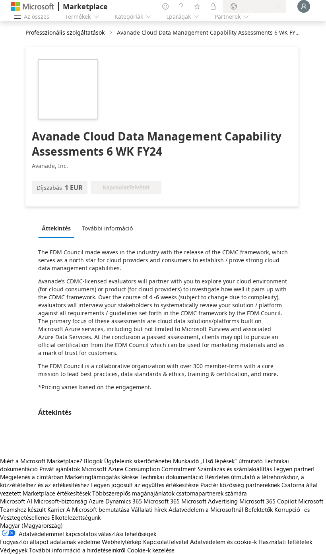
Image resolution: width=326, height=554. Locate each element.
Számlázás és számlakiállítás (235, 469)
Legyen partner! (294, 469)
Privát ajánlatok (59, 469)
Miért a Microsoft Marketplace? (41, 461)
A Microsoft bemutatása (98, 509)
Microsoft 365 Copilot (268, 501)
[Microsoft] (32, 6)
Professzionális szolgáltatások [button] (65, 32)
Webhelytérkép (122, 542)
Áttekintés (56, 228)
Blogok (93, 461)
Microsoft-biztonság (60, 501)
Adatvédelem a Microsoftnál (206, 509)
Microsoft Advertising (209, 501)
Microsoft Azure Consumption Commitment (140, 469)
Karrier (56, 509)
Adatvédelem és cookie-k (223, 542)
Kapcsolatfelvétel (165, 542)
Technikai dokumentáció (172, 477)
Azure (96, 501)
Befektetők (259, 509)
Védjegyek (13, 550)
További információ (107, 228)
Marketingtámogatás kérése (101, 477)
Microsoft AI (16, 501)
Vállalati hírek (149, 509)
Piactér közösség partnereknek (240, 485)
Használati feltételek (285, 542)
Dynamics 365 (123, 501)
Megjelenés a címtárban (31, 477)
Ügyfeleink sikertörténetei (137, 461)
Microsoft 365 (162, 501)
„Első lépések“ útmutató (231, 461)
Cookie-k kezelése (151, 550)
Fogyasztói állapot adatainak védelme (50, 542)
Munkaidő (186, 461)
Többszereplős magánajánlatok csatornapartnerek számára (169, 493)
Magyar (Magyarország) (31, 525)
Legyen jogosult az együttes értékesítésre (145, 485)
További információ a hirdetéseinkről (77, 550)
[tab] (58, 228)
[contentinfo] (111, 33)
